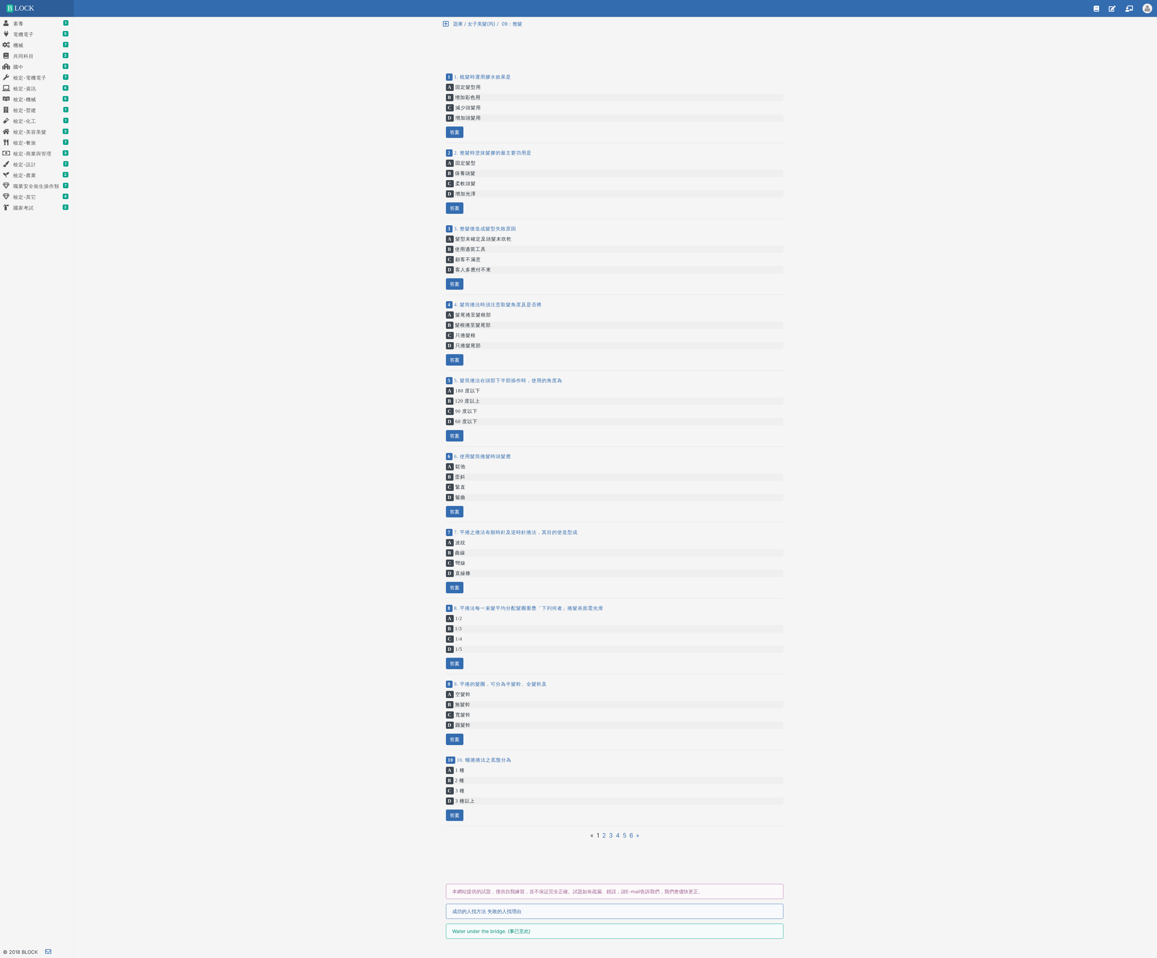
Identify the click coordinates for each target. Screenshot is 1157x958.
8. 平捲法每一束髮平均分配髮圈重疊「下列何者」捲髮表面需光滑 (528, 608)
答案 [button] (454, 132)
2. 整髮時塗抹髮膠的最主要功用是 (492, 152)
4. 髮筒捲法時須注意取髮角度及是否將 (497, 304)
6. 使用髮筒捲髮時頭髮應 (482, 456)
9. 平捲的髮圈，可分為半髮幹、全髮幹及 (500, 684)
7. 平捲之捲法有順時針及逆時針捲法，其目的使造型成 (515, 532)
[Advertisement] (614, 45)
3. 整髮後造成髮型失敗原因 (484, 228)
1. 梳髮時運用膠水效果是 (482, 77)
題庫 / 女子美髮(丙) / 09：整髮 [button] (485, 24)
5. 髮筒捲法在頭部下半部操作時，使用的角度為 (507, 380)
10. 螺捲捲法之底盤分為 (483, 760)
